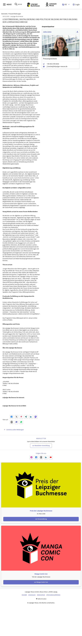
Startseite (4, 14)
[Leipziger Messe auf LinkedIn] (46, 457)
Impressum (32, 595)
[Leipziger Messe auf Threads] (41, 457)
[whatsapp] (21, 422)
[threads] (11, 422)
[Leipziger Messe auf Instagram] (31, 457)
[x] (16, 417)
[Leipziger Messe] (51, 4)
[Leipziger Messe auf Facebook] (36, 457)
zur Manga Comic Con (41, 582)
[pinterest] (21, 417)
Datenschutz (41, 595)
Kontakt (24, 595)
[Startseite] (33, 4)
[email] (16, 422)
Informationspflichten (53, 595)
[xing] (26, 417)
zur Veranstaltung (41, 519)
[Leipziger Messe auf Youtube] (51, 457)
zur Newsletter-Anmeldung (41, 445)
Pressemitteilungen (15, 14)
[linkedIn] (31, 417)
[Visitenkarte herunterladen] (77, 32)
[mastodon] (35, 417)
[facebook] (11, 417)
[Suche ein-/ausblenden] (16, 4)
